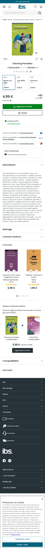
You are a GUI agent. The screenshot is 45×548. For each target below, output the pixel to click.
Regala (24, 113)
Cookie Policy (15, 535)
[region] (22, 522)
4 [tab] (23, 296)
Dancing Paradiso (11, 337)
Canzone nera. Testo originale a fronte (11, 276)
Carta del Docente (26, 133)
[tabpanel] (22, 39)
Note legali (7, 370)
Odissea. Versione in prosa (33, 276)
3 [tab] (21, 296)
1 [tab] (22, 53)
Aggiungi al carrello (24, 106)
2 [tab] (19, 296)
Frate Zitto (33, 337)
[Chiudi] (42, 499)
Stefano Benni (14, 67)
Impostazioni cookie (22, 539)
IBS (11, 100)
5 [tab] (25, 296)
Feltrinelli (31, 67)
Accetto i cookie (22, 545)
